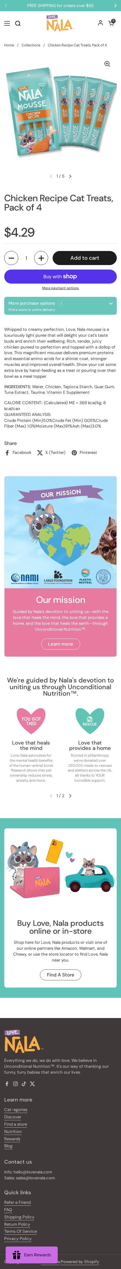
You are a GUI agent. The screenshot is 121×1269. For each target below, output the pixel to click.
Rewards (12, 1139)
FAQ (8, 1210)
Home (9, 45)
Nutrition (13, 1131)
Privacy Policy (18, 1238)
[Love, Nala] (60, 23)
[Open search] (17, 23)
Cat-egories (15, 1109)
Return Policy (17, 1224)
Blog (8, 1146)
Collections (31, 45)
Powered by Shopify (80, 1262)
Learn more (60, 644)
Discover (12, 1117)
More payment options (60, 288)
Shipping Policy (19, 1217)
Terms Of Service (20, 1231)
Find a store (15, 1124)
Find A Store (60, 975)
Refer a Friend (17, 1202)
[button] (111, 23)
